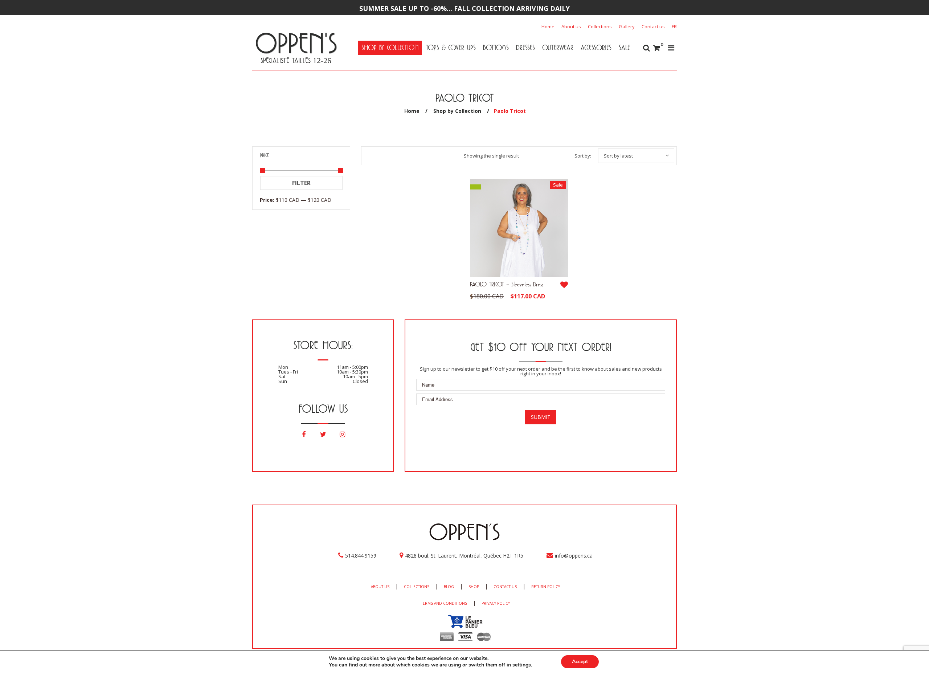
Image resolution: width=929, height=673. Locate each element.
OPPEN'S (296, 43)
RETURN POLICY (545, 586)
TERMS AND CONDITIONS (444, 603)
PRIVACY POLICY (496, 603)
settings (521, 665)
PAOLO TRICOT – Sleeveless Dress (506, 284)
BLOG (449, 586)
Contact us (653, 26)
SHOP (473, 586)
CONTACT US (505, 586)
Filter (301, 183)
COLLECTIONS (416, 586)
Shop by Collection (457, 110)
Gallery (627, 26)
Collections (600, 26)
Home (547, 26)
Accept (580, 661)
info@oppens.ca (574, 555)
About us (571, 26)
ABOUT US (380, 586)
